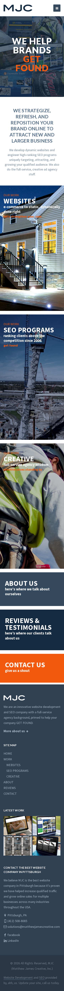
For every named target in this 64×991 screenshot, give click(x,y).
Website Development (18, 977)
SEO (42, 977)
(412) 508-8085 (17, 921)
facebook (13, 935)
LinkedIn (13, 941)
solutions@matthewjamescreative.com (33, 927)
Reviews (10, 788)
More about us (14, 731)
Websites (12, 765)
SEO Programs (16, 771)
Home (8, 753)
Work (8, 759)
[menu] (56, 8)
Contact (10, 794)
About (9, 782)
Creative (12, 776)
